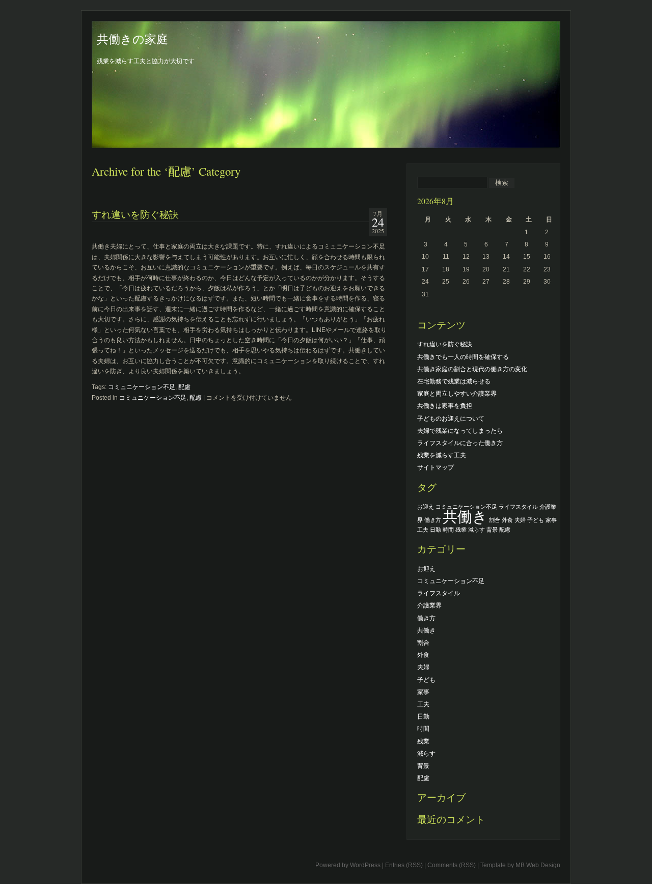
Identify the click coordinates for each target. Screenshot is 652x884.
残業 (461, 530)
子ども (535, 520)
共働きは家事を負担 (444, 405)
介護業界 (429, 605)
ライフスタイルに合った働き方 (460, 443)
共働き (465, 516)
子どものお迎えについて (450, 418)
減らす (476, 530)
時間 (448, 530)
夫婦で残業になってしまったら (460, 430)
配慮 (184, 387)
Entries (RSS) (404, 865)
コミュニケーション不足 (141, 387)
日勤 (435, 530)
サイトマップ (435, 467)
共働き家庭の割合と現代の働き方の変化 (472, 369)
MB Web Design (537, 865)
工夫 (422, 530)
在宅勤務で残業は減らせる (454, 381)
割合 (494, 520)
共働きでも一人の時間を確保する (463, 357)
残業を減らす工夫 (441, 455)
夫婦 (520, 520)
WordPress (365, 865)
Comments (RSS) (451, 865)
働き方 (432, 520)
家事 (551, 520)
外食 (507, 520)
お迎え (425, 507)
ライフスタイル (518, 507)
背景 (492, 530)
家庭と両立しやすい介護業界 (457, 393)
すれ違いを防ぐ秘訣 (135, 214)
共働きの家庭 (132, 38)
